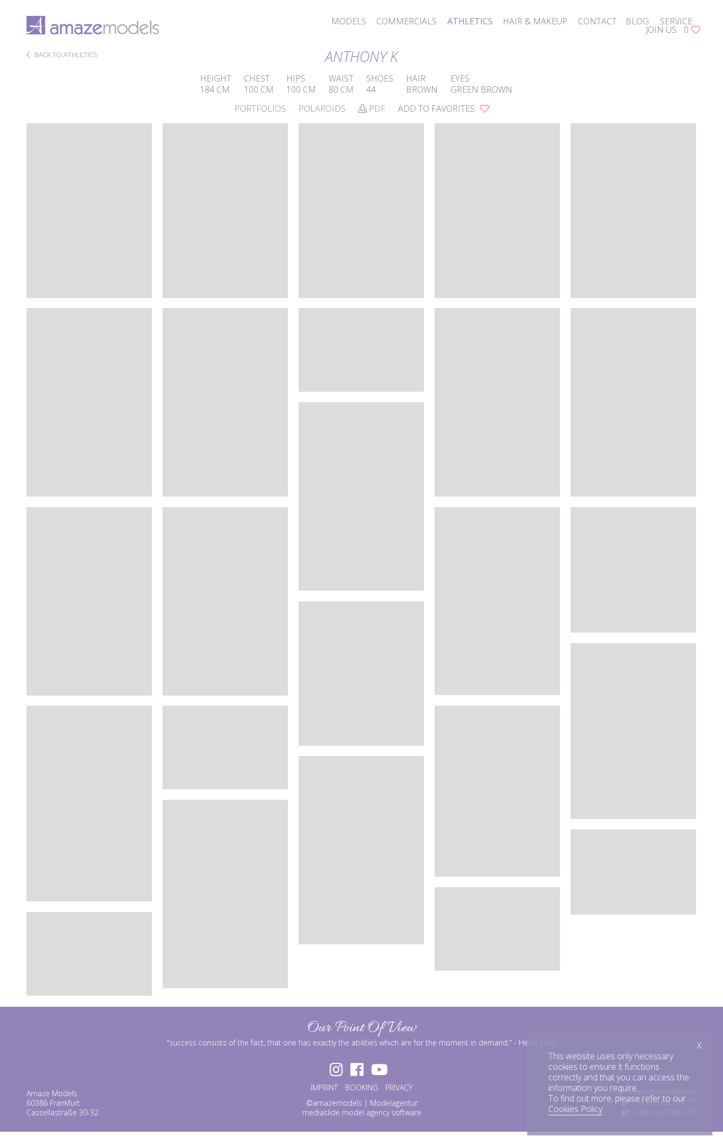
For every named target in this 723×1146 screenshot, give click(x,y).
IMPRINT (324, 1087)
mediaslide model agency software (361, 1112)
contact (597, 21)
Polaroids (322, 108)
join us (661, 29)
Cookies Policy (575, 1109)
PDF (376, 108)
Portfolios (260, 108)
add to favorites (437, 108)
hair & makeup (535, 21)
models (348, 21)
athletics (470, 21)
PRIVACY (398, 1087)
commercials (406, 21)
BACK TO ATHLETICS (65, 55)
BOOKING (361, 1087)
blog (637, 21)
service (676, 21)
